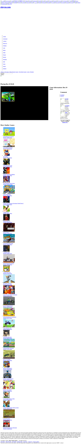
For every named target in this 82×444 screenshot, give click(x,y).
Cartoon (4, 41)
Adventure (5, 38)
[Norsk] (31, 2)
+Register (32, 71)
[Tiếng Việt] (9, 4)
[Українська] (3, 4)
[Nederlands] (34, 1)
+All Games (6, 71)
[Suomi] (46, 1)
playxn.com (6, 7)
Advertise (25, 441)
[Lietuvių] (27, 2)
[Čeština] (26, 1)
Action (4, 36)
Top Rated (14, 441)
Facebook (62, 94)
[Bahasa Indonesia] (5, 2)
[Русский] (52, 2)
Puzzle (4, 54)
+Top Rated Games (22, 71)
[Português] (43, 2)
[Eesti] (42, 1)
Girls (4, 48)
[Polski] (39, 2)
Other (4, 52)
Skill (4, 61)
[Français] (50, 1)
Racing (4, 57)
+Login (28, 71)
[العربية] (2, 1)
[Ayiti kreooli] (65, 1)
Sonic (4, 64)
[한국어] (19, 2)
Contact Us (30, 441)
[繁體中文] (21, 1)
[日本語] (15, 2)
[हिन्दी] (72, 1)
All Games (3, 441)
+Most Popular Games (13, 71)
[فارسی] (35, 2)
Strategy (4, 68)
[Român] (48, 2)
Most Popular (8, 441)
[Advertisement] (41, 25)
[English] (39, 1)
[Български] (7, 1)
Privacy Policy (36, 441)
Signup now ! (65, 122)
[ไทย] (75, 2)
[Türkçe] (78, 2)
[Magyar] (76, 1)
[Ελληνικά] (59, 1)
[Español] (67, 2)
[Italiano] (11, 2)
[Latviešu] (23, 2)
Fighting (4, 45)
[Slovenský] (57, 2)
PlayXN (62, 96)
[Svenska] (71, 2)
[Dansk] (29, 1)
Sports (4, 66)
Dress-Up (5, 43)
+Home (2, 71)
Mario (4, 50)
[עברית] (69, 1)
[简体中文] (16, 1)
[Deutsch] (54, 1)
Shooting (5, 59)
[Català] (12, 1)
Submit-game (19, 441)
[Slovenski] (62, 2)
